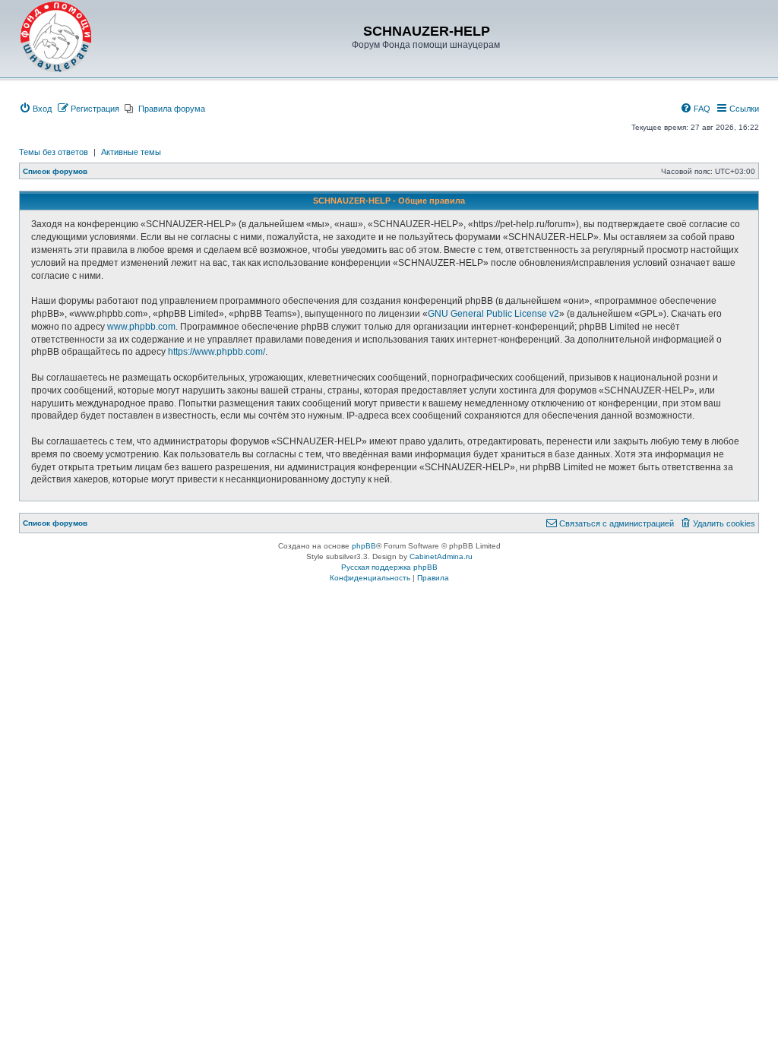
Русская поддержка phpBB (389, 567)
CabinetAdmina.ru (441, 556)
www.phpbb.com (141, 326)
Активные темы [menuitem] (131, 151)
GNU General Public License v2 (493, 313)
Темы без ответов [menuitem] (53, 151)
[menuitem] (35, 109)
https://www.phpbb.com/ (216, 351)
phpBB (364, 546)
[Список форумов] (56, 37)
